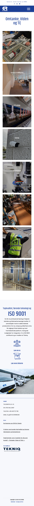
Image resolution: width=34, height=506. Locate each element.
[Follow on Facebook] (14, 4)
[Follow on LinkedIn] (17, 4)
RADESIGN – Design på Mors (17, 502)
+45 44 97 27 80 (13, 411)
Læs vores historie (17, 363)
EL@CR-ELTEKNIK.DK (13, 415)
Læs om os (17, 350)
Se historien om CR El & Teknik (12, 423)
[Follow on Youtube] (20, 4)
